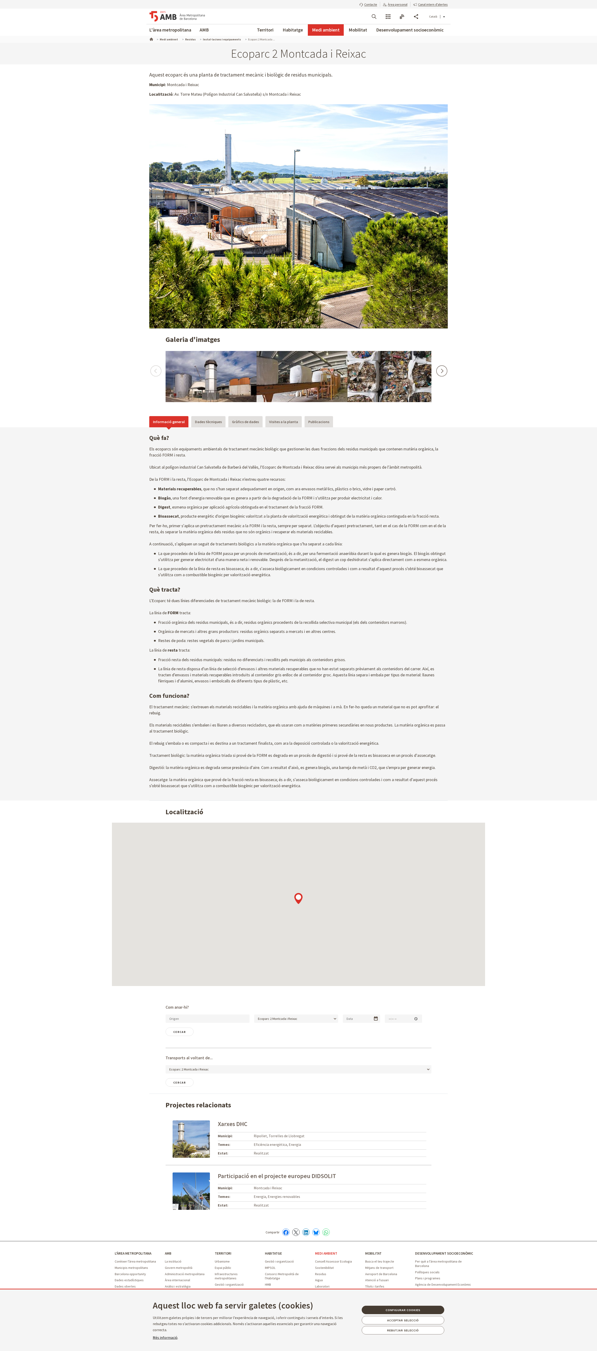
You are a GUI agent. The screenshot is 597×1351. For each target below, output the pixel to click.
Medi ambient (326, 30)
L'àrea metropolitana (170, 30)
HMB (268, 1284)
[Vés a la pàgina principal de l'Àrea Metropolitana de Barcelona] (177, 16)
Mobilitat (358, 30)
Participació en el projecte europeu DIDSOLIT (277, 1176)
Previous (155, 368)
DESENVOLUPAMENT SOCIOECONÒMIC (444, 1253)
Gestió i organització (229, 1284)
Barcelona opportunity (130, 1274)
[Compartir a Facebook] (286, 1232)
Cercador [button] (374, 16)
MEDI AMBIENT (326, 1253)
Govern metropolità (178, 1268)
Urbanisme (222, 1261)
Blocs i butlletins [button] (402, 16)
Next (441, 368)
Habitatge (293, 30)
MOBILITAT (373, 1253)
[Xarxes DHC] (191, 1138)
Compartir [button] (416, 16)
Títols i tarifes (374, 1286)
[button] (368, 4)
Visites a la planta (283, 421)
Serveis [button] (388, 16)
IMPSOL (270, 1268)
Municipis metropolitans (131, 1268)
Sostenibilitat (324, 1268)
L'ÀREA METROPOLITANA (133, 1253)
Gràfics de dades (245, 421)
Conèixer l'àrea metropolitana (135, 1261)
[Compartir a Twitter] (296, 1232)
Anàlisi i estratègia (178, 1286)
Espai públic (223, 1268)
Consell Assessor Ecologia (333, 1261)
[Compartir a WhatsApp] (326, 1232)
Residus (320, 1274)
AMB (204, 30)
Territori (265, 30)
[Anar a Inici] (151, 38)
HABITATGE (273, 1253)
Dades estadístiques (129, 1280)
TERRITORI (223, 1253)
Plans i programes (427, 1278)
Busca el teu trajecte (379, 1261)
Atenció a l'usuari (377, 1280)
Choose (375, 1018)
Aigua (319, 1280)
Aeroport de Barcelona (381, 1274)
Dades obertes (125, 1286)
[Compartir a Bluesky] (316, 1232)
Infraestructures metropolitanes (226, 1276)
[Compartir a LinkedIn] (306, 1232)
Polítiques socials (427, 1272)
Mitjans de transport (379, 1268)
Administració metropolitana (185, 1274)
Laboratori (322, 1286)
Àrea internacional (177, 1280)
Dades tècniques (208, 421)
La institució (173, 1261)
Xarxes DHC (232, 1124)
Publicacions (318, 421)
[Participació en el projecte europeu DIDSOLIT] (201, 1190)
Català (433, 16)
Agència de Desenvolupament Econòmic (443, 1284)
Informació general (169, 421)
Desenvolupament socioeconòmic (410, 30)
